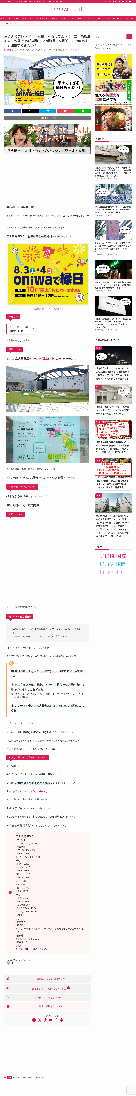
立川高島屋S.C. (37, 50)
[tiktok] (116, 1)
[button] (12, 111)
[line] (119, 1)
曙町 (27, 50)
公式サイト (20, 946)
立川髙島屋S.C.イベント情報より (47, 309)
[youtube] (123, 1)
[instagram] (112, 1)
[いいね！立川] (68, 9)
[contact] (130, 1)
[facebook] (106, 1)
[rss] (126, 1)
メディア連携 (19, 50)
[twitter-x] (109, 1)
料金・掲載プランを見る (51, 1006)
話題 (8, 50)
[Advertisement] (47, 177)
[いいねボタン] (8, 963)
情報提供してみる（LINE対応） (51, 979)
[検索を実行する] (129, 36)
